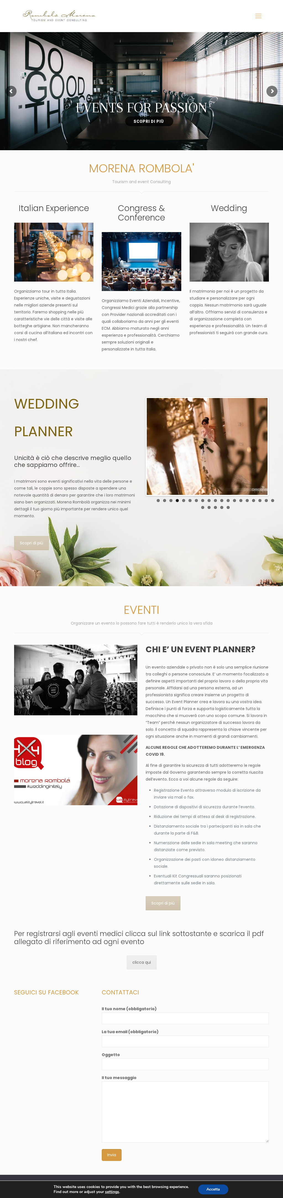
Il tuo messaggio (119, 1077)
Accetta (213, 1189)
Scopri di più (31, 543)
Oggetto (111, 1054)
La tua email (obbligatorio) (130, 1032)
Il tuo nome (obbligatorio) (129, 1009)
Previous (138, 446)
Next (275, 446)
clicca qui (141, 962)
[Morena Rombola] (61, 16)
